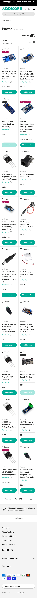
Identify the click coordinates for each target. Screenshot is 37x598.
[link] (7, 499)
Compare (25, 35)
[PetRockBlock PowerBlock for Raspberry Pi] (9, 108)
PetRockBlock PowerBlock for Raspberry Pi (8, 124)
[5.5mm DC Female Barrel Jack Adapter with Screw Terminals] (9, 311)
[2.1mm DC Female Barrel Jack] (27, 161)
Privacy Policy (7, 540)
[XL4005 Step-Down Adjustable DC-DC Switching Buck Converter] (27, 311)
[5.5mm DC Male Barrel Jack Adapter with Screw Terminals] (27, 456)
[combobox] (18, 14)
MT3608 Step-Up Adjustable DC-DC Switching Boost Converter (9, 75)
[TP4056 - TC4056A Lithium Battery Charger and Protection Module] (27, 108)
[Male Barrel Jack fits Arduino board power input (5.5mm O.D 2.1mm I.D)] (9, 258)
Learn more (18, 4)
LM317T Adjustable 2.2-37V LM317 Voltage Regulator (9, 472)
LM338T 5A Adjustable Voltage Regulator (9, 424)
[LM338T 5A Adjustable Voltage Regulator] (9, 409)
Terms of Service (8, 544)
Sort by (4, 40)
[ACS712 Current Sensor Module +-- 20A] (27, 409)
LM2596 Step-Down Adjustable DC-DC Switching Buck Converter (27, 75)
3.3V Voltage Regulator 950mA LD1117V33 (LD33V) (9, 176)
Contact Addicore (9, 536)
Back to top (18, 518)
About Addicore (8, 532)
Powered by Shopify (18, 593)
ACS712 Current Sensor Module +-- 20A (27, 424)
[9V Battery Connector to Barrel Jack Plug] (27, 208)
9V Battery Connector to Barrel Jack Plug (26, 224)
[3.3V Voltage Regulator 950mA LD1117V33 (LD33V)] (9, 161)
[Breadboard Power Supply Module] (27, 361)
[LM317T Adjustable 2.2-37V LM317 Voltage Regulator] (9, 456)
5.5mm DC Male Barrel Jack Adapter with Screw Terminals (27, 473)
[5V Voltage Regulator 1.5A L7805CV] (9, 361)
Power (9, 20)
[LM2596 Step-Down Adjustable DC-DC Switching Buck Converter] (27, 58)
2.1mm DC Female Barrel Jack (27, 175)
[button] (29, 9)
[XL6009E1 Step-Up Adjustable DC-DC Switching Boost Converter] (9, 208)
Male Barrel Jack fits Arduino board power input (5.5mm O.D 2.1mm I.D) (9, 277)
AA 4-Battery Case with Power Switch (27, 274)
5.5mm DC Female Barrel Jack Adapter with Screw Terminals (9, 328)
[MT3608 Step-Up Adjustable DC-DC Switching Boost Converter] (9, 58)
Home (3, 20)
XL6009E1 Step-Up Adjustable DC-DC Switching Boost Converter (9, 225)
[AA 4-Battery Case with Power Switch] (27, 258)
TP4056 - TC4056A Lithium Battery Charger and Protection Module (27, 127)
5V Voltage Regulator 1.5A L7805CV (7, 376)
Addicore (9, 593)
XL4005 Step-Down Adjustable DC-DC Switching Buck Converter (27, 328)
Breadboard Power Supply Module (27, 375)
